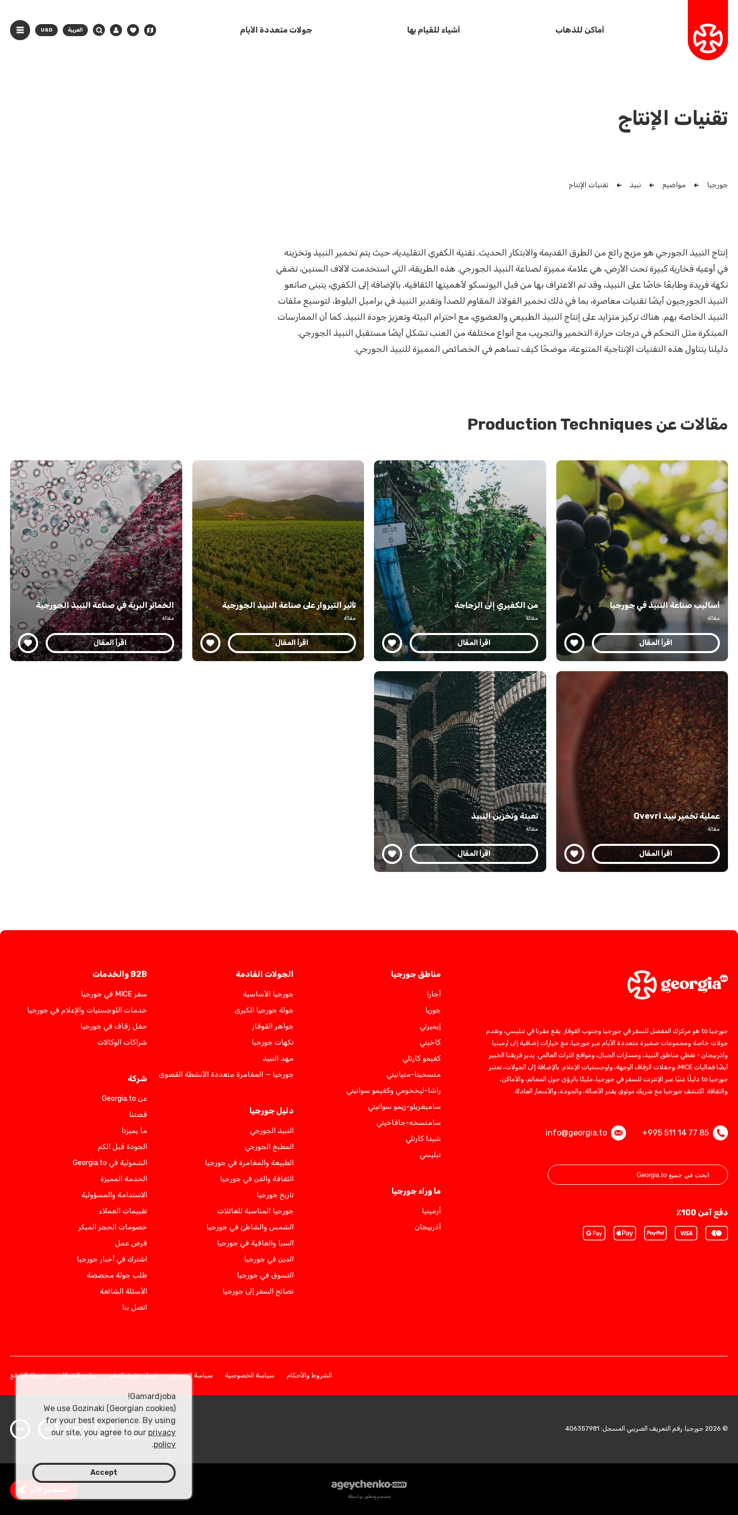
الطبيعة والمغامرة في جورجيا (249, 1163)
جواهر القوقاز (273, 1026)
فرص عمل (131, 1243)
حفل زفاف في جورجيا (113, 1026)
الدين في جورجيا (269, 1259)
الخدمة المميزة (123, 1179)
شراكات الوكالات (122, 1042)
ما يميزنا (134, 1130)
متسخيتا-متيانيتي (414, 1074)
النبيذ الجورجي (272, 1130)
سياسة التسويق (191, 1375)
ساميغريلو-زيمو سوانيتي (404, 1106)
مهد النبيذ (278, 1058)
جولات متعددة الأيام (276, 30)
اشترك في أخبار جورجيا (112, 1259)
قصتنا (138, 1114)
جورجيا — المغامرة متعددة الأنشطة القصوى (226, 1074)
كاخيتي (430, 1042)
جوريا (433, 1010)
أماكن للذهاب (579, 30)
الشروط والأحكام (309, 1375)
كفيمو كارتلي (422, 1058)
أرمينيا (431, 1211)
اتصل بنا (134, 1307)
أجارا (434, 994)
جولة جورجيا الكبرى (264, 1010)
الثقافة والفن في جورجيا (257, 1179)
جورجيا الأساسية (268, 994)
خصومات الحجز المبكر (112, 1227)
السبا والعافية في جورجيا (255, 1243)
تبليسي (430, 1155)
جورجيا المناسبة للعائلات (255, 1211)
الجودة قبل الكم (122, 1147)
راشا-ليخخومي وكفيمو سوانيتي (393, 1090)
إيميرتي (430, 1026)
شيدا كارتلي (423, 1138)
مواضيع (674, 185)
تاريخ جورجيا (275, 1195)
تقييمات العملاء (123, 1211)
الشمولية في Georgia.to (110, 1163)
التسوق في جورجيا (265, 1275)
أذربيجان (428, 1227)
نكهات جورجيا (273, 1042)
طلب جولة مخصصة (117, 1275)
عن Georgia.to (124, 1098)
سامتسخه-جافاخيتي (409, 1122)
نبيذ (635, 185)
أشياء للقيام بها (433, 30)
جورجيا (717, 185)
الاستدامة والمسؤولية (114, 1195)
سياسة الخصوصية (250, 1375)
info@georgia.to (576, 1133)
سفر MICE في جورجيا (114, 994)
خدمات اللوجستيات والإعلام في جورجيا (87, 1010)
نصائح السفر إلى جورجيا (258, 1291)
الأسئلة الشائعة (123, 1291)
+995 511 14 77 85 (675, 1133)
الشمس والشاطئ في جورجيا (250, 1227)
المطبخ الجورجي (269, 1147)
